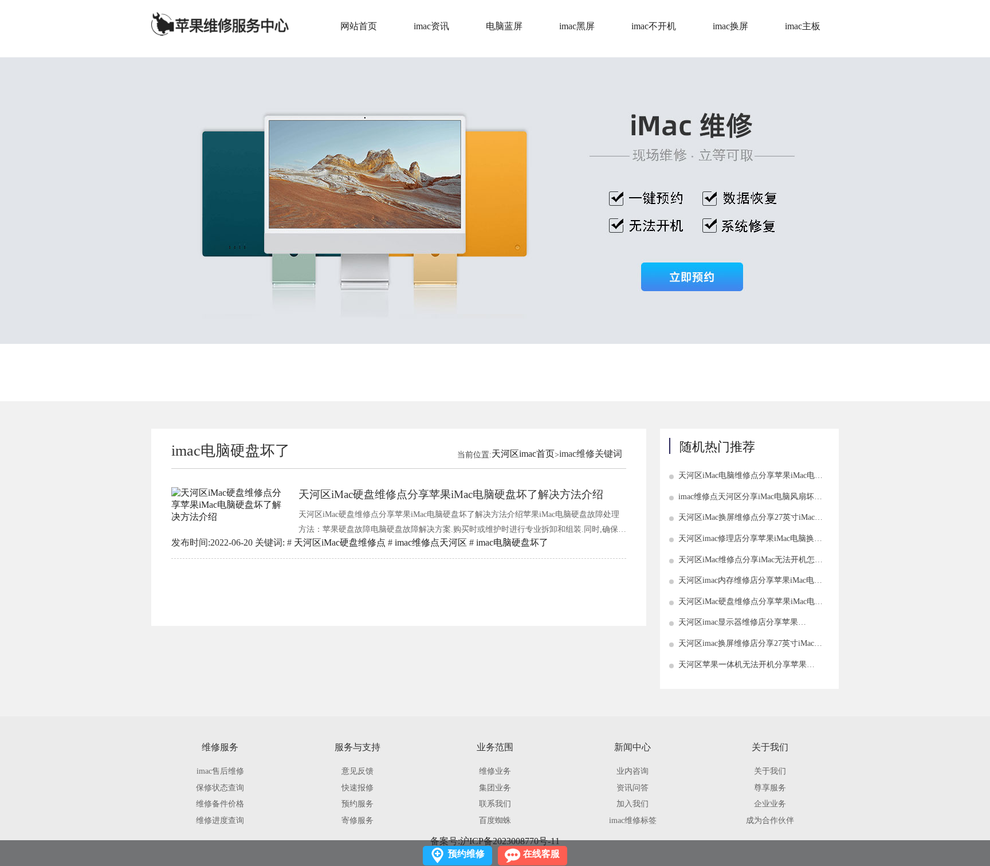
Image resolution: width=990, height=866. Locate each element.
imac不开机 (653, 26)
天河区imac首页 (523, 454)
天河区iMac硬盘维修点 (340, 542)
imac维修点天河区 (431, 542)
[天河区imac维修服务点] (220, 23)
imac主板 (802, 26)
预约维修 (466, 854)
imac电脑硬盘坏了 (512, 542)
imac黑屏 (577, 26)
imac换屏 (730, 26)
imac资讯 (431, 26)
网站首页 (358, 26)
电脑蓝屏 (504, 26)
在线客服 (541, 854)
